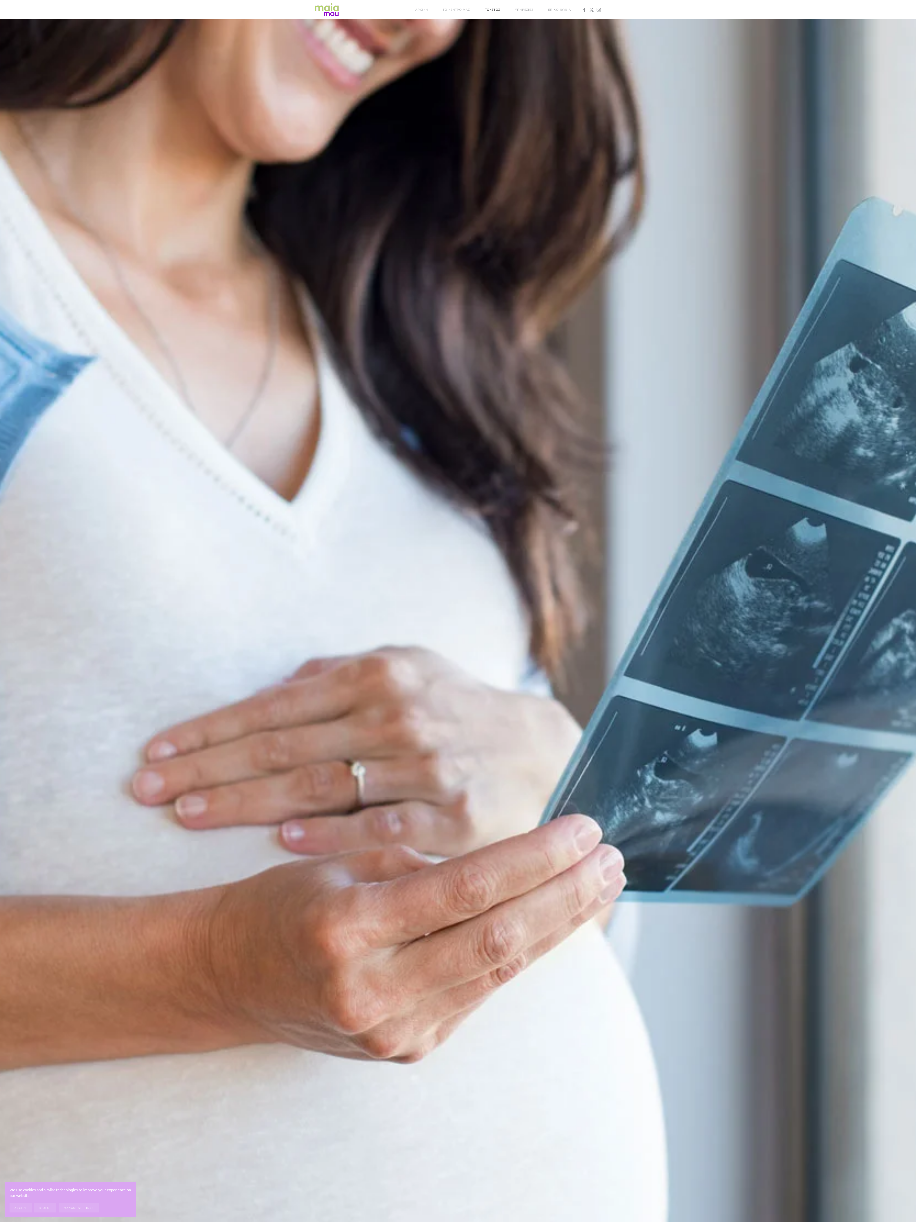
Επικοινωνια (559, 9)
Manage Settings (79, 1208)
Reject (45, 1208)
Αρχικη (421, 9)
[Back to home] (327, 9)
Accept (21, 1208)
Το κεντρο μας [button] (456, 9)
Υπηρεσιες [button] (524, 9)
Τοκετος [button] (492, 9)
